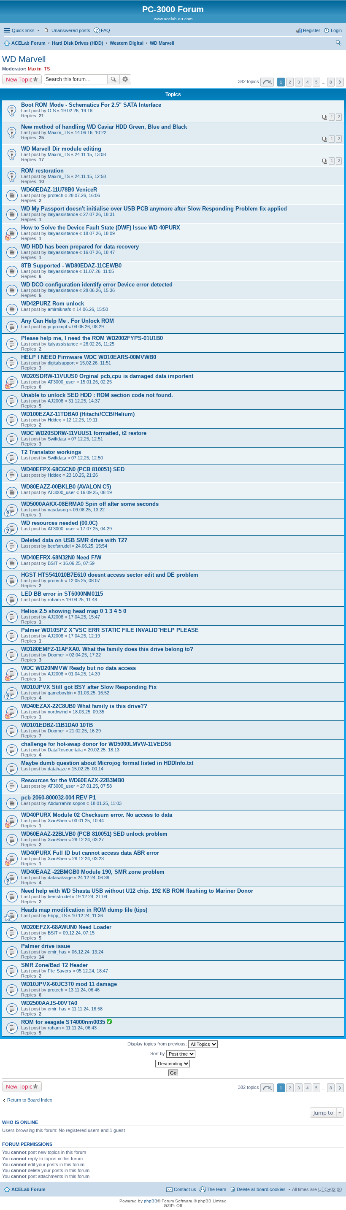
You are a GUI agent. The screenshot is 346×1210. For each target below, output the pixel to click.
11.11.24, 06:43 (81, 1027)
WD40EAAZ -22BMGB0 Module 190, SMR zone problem (93, 872)
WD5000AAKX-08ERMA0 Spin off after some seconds (90, 504)
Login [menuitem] (336, 30)
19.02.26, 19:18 (76, 110)
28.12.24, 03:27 (88, 839)
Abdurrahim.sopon (66, 803)
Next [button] (340, 82)
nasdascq (58, 509)
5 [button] (316, 82)
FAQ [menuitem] (105, 30)
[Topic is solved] (109, 1022)
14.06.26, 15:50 (92, 309)
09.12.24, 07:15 (79, 932)
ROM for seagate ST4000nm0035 (64, 1022)
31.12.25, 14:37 (84, 400)
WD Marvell (162, 43)
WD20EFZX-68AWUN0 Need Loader (66, 927)
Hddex (54, 419)
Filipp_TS (57, 915)
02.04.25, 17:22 (85, 654)
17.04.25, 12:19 (84, 635)
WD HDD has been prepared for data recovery (80, 246)
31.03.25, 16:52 (93, 692)
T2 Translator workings (51, 452)
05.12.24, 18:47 (92, 970)
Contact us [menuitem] (185, 1189)
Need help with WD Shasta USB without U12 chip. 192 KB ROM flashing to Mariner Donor (137, 891)
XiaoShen (57, 820)
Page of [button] (267, 82)
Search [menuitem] (338, 44)
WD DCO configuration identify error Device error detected (97, 284)
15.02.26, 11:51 (95, 362)
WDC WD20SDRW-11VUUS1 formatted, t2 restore (83, 433)
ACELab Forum (28, 43)
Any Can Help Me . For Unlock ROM (67, 321)
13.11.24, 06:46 (84, 989)
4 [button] (307, 82)
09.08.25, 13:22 (89, 509)
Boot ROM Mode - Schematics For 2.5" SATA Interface (91, 105)
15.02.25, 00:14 (87, 768)
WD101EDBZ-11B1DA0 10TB (57, 725)
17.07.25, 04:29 (96, 528)
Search (113, 79)
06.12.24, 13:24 (87, 951)
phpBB (150, 1201)
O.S (52, 110)
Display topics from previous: (157, 1043)
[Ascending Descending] (173, 1063)
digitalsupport (61, 362)
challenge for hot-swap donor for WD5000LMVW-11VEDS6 (96, 744)
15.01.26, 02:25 (96, 381)
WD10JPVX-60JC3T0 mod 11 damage (69, 984)
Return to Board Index (29, 1099)
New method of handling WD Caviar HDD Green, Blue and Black (104, 127)
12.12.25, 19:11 (81, 419)
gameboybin (60, 692)
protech (55, 195)
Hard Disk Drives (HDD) (77, 43)
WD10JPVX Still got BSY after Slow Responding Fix (89, 687)
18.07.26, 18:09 (99, 233)
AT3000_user (61, 381)
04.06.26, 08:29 (88, 326)
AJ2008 (55, 400)
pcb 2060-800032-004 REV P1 (58, 797)
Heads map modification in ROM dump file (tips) (84, 910)
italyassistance (63, 214)
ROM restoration (42, 170)
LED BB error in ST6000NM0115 (62, 594)
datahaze (57, 768)
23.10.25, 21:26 (82, 475)
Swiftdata (57, 438)
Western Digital (126, 43)
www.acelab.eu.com (173, 18)
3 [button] (298, 82)
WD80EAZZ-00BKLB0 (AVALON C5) (66, 486)
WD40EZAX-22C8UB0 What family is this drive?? (84, 706)
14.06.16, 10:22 (90, 132)
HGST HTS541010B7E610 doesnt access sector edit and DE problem (109, 575)
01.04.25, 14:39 (84, 673)
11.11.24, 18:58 (87, 1008)
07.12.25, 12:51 (87, 438)
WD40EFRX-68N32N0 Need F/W (61, 557)
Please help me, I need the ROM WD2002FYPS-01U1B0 (92, 338)
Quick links (23, 30)
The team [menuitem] (216, 1189)
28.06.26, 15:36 (99, 290)
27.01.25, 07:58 (96, 786)
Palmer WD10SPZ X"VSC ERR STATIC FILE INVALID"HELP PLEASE (110, 630)
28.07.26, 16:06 (84, 195)
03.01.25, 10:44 (88, 820)
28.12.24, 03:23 (88, 858)
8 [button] (331, 82)
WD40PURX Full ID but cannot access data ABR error (90, 853)
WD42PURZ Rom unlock (52, 303)
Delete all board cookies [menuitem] (261, 1189)
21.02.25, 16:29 (85, 730)
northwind (58, 711)
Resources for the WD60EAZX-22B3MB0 (72, 780)
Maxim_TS (39, 68)
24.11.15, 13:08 (90, 154)
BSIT (53, 563)
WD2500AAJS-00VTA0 (49, 1003)
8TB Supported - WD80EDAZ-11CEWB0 (71, 265)
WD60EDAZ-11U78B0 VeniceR (59, 189)
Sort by (158, 1053)
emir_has (57, 951)
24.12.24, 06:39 (93, 877)
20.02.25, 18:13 (103, 749)
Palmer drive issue (45, 946)
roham (54, 599)
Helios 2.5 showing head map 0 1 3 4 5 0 (73, 611)
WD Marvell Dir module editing (61, 149)
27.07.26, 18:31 (99, 214)
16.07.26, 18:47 (99, 252)
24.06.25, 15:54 (91, 545)
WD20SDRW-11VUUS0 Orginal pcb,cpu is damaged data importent (107, 376)
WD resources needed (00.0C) (59, 523)
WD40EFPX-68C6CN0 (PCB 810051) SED (72, 469)
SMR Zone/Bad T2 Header (54, 965)
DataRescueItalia (65, 749)
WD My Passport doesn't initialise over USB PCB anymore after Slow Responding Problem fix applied (154, 208)
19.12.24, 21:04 (91, 896)
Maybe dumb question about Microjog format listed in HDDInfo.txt (107, 763)
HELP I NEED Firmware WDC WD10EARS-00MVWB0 (88, 357)
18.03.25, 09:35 (88, 711)
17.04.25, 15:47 (84, 616)
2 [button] (290, 82)
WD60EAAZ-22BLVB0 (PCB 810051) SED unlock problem (94, 834)
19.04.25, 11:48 (81, 599)
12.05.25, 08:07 (84, 580)
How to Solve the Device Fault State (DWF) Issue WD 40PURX (100, 227)
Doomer (56, 654)
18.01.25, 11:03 (106, 803)
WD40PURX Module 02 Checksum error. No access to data (96, 815)
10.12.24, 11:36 (87, 915)
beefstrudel (59, 545)
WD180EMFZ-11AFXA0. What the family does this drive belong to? (107, 649)
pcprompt (57, 326)
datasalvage (60, 877)
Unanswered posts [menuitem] (70, 30)
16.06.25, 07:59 (79, 563)
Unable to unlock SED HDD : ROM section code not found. (97, 395)
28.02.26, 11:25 (98, 343)
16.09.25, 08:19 (96, 492)
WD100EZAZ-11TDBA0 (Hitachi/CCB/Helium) (78, 414)
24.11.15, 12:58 (90, 176)
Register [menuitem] (311, 30)
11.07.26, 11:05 (98, 271)
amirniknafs (59, 309)
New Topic (19, 79)
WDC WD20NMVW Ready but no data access (78, 668)
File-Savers (59, 970)
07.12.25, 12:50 (87, 457)
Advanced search (125, 79)
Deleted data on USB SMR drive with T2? (74, 540)
